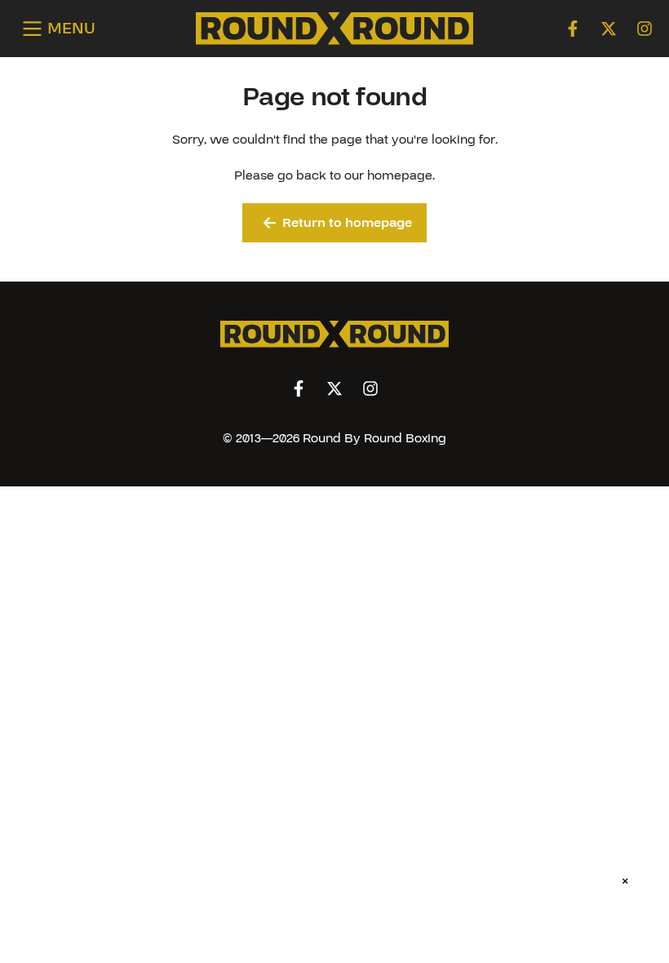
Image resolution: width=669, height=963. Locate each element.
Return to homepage (347, 223)
